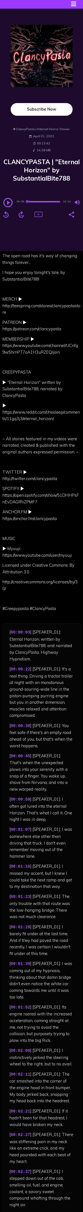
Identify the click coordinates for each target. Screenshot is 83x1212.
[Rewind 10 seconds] (6, 215)
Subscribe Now (41, 109)
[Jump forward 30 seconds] (21, 215)
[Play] (8, 202)
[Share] (71, 214)
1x (38, 214)
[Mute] (77, 202)
